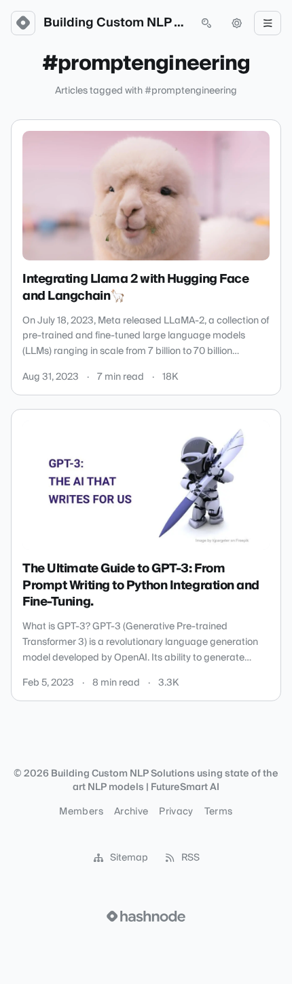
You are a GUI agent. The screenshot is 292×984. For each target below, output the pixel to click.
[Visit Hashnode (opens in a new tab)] (146, 916)
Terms (218, 812)
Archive (131, 812)
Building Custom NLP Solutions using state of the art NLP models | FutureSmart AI (114, 23)
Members (81, 812)
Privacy (176, 812)
